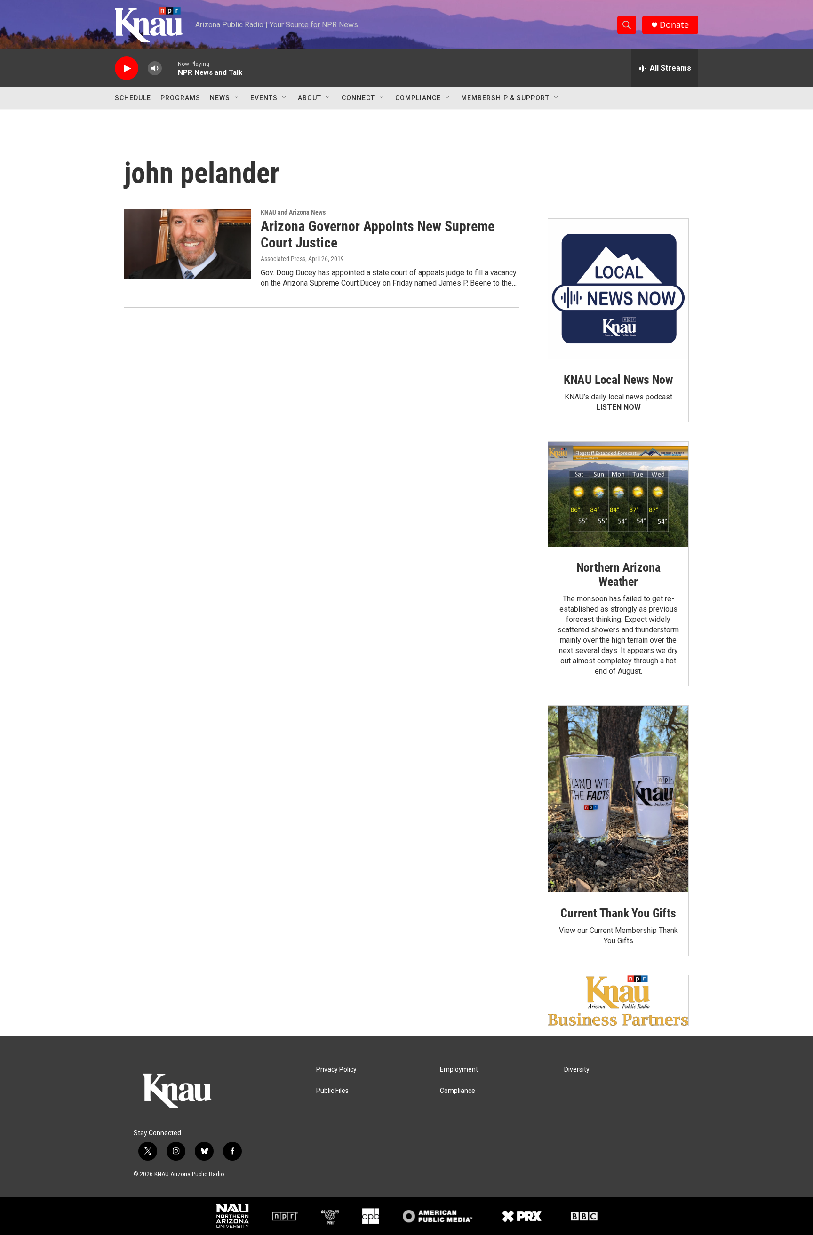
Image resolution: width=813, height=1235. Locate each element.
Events (264, 98)
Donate (674, 25)
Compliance (418, 98)
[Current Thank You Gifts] (618, 799)
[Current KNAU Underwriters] (618, 1000)
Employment (459, 1069)
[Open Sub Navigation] (237, 98)
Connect (358, 98)
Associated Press (283, 259)
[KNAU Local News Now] (618, 289)
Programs (180, 98)
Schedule (133, 98)
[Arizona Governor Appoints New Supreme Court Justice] (187, 244)
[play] (126, 68)
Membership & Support (505, 98)
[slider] (169, 68)
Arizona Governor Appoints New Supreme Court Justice (377, 234)
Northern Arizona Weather (618, 574)
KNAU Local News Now (618, 380)
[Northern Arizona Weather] (618, 494)
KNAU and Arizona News (293, 212)
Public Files (332, 1090)
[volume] (155, 68)
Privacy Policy (336, 1069)
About (309, 98)
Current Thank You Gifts (618, 913)
